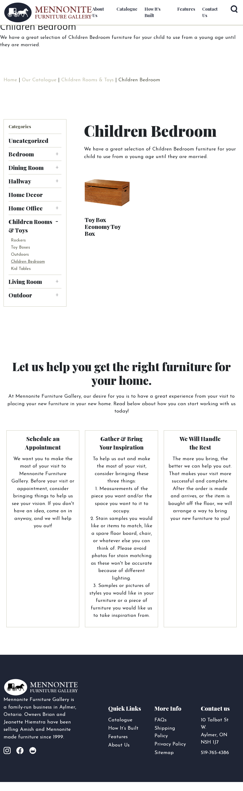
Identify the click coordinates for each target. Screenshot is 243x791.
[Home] (48, 12)
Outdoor (20, 295)
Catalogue (120, 720)
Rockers (18, 240)
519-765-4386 (215, 752)
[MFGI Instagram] (9, 751)
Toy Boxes (20, 247)
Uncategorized (28, 140)
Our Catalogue (39, 79)
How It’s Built (123, 728)
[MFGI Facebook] (21, 751)
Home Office (26, 208)
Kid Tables (21, 269)
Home (10, 79)
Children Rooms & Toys (87, 79)
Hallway (20, 181)
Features (186, 9)
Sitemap (164, 752)
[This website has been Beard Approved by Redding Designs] (33, 751)
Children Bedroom (28, 262)
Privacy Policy (170, 744)
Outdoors (20, 255)
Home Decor (26, 194)
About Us (119, 745)
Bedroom (21, 154)
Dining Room (26, 167)
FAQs (160, 720)
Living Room (25, 281)
